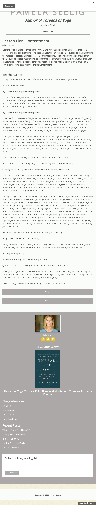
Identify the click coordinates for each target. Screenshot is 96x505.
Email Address (10, 462)
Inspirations (8, 410)
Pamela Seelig (48, 11)
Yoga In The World (11, 447)
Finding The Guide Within (14, 434)
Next (48, 300)
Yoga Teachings (10, 419)
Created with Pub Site (87, 503)
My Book (6, 405)
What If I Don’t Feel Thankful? (16, 430)
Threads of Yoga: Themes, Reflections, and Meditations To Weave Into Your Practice (48, 392)
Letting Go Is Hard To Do (14, 443)
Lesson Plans (9, 45)
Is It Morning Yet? (10, 438)
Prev (48, 292)
